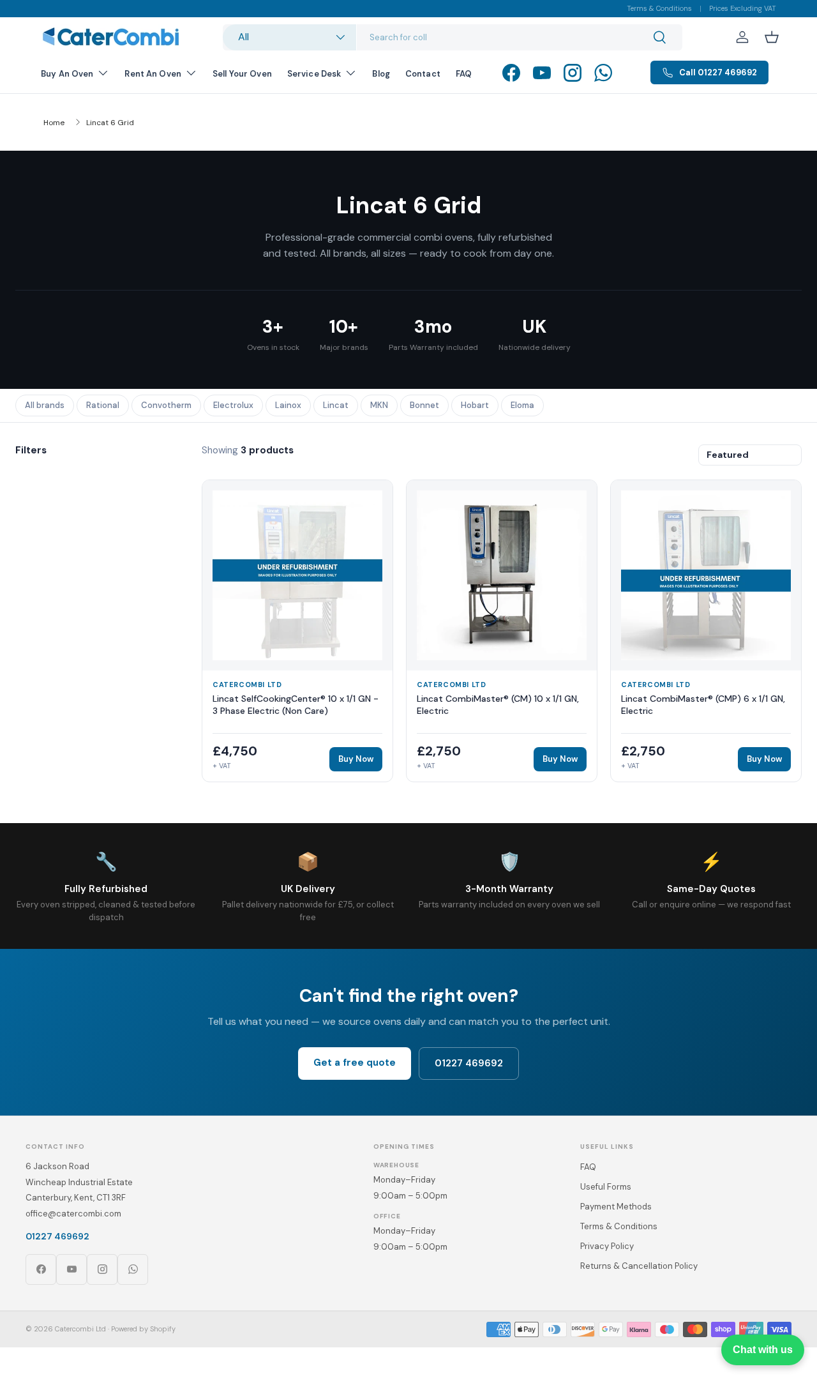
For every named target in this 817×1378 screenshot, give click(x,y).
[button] (772, 37)
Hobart (475, 405)
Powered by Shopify (143, 1328)
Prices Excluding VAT (742, 8)
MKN (379, 405)
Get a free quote (354, 1062)
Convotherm (166, 405)
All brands (44, 405)
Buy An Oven (67, 73)
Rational (102, 405)
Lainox (288, 405)
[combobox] (452, 37)
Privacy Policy (607, 1246)
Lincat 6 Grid (110, 122)
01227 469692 (469, 1063)
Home (53, 122)
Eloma (522, 405)
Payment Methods (616, 1206)
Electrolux (233, 405)
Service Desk (314, 73)
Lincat (336, 405)
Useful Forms (605, 1186)
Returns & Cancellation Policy (639, 1266)
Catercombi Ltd (80, 1328)
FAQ (464, 73)
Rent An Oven (152, 73)
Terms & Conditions (659, 8)
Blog (381, 73)
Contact (422, 73)
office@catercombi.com (73, 1213)
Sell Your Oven (242, 73)
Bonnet (424, 405)
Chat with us (763, 1349)
